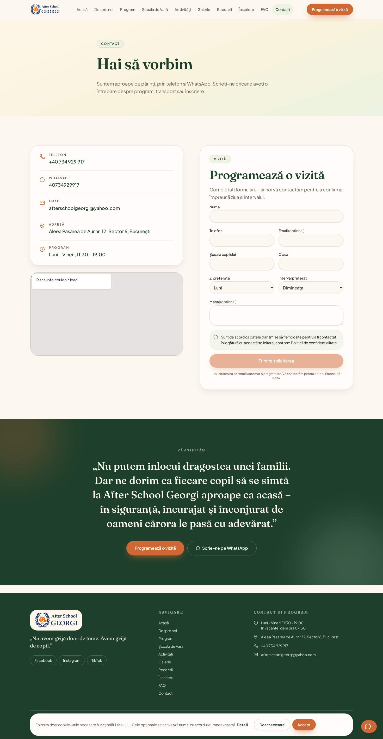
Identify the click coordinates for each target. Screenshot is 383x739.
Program (127, 9)
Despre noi (103, 9)
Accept (304, 724)
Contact (282, 9)
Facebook (43, 660)
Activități (183, 9)
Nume (214, 206)
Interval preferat (293, 278)
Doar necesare (272, 724)
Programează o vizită (330, 9)
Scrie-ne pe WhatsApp (225, 548)
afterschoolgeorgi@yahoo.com (84, 208)
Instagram (72, 660)
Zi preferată (219, 278)
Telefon (216, 230)
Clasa (283, 254)
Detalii (242, 724)
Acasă (82, 9)
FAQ (265, 9)
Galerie (203, 9)
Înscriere (246, 9)
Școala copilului (222, 254)
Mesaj (222, 301)
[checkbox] (216, 337)
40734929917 (64, 185)
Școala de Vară (155, 9)
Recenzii (224, 9)
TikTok (96, 660)
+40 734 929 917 (67, 162)
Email (291, 230)
